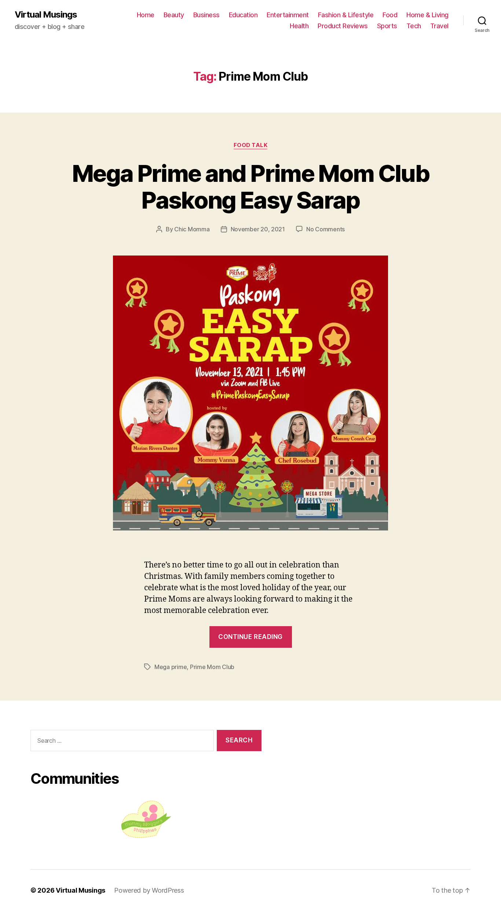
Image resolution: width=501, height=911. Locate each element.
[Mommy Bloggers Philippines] (146, 819)
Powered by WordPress (149, 890)
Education (243, 15)
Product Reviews (343, 26)
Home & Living (427, 15)
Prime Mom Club (212, 667)
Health (299, 26)
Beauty (174, 15)
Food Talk (251, 145)
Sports (387, 26)
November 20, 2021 (258, 229)
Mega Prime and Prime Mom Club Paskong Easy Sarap (250, 186)
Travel (439, 26)
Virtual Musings (46, 14)
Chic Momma (191, 229)
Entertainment (288, 15)
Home (145, 15)
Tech (413, 26)
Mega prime (170, 667)
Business (206, 15)
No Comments (325, 229)
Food (390, 15)
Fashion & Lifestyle (346, 15)
